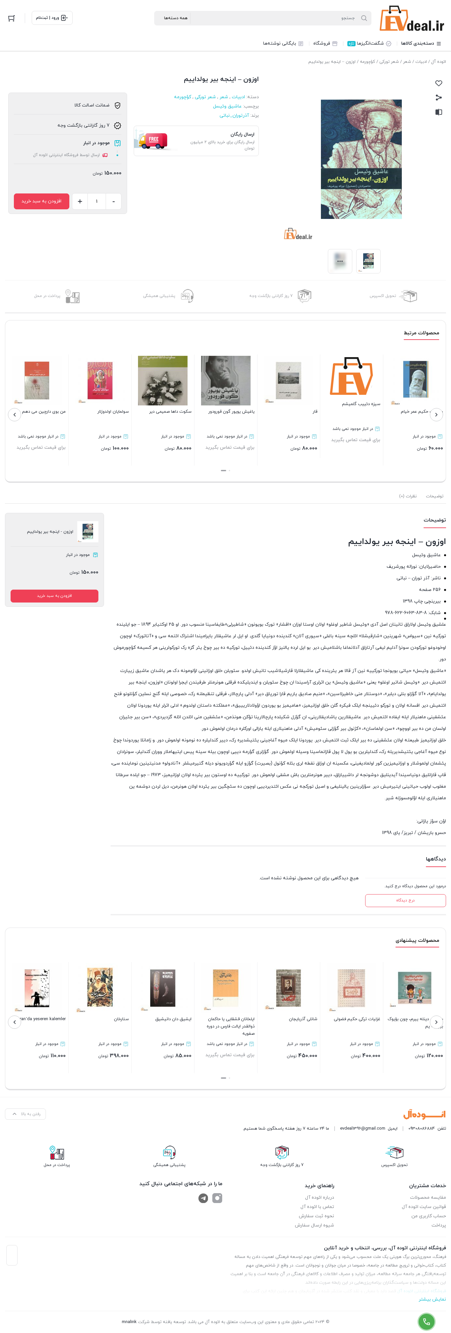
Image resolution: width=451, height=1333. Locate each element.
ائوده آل (438, 62)
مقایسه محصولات (428, 1197)
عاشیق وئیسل (227, 106)
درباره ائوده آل (319, 1197)
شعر (407, 62)
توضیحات (434, 496)
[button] (229, 470)
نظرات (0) (408, 496)
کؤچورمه (367, 62)
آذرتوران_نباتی (234, 115)
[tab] (434, 496)
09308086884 (421, 1129)
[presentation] (436, 414)
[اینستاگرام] (217, 1198)
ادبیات (421, 62)
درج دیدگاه (405, 900)
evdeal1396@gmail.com (362, 1129)
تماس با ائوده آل (317, 1207)
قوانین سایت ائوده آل (424, 1207)
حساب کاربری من (428, 1216)
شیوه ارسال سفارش (314, 1225)
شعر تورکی (389, 62)
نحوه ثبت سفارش (316, 1216)
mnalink (129, 1322)
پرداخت (439, 1225)
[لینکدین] (203, 1198)
